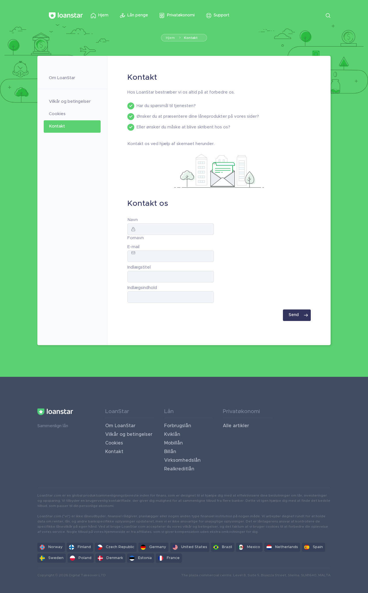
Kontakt (191, 37)
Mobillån (173, 443)
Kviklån (172, 434)
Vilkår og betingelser (70, 101)
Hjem (170, 37)
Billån (170, 451)
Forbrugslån (177, 425)
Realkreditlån (179, 469)
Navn (132, 220)
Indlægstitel (139, 267)
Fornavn (135, 238)
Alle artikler (236, 425)
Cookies (57, 114)
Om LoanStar (62, 78)
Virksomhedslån (182, 460)
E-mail (133, 247)
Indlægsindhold (142, 288)
